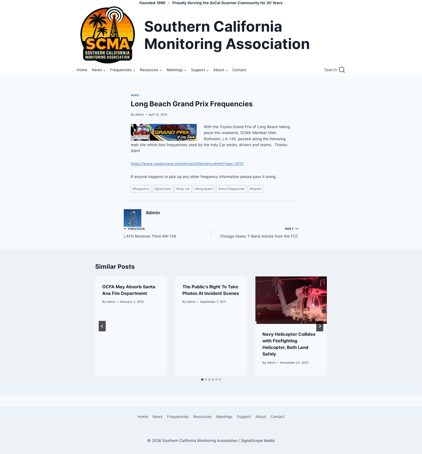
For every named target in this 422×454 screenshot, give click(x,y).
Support (244, 416)
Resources (202, 416)
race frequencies (231, 189)
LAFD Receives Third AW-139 (150, 233)
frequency (141, 189)
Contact (239, 70)
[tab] (202, 379)
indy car (183, 189)
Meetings (224, 416)
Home (82, 70)
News (135, 95)
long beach (204, 189)
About (260, 416)
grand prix (163, 189)
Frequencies (178, 416)
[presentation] (291, 300)
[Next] (319, 326)
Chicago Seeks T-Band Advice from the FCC (259, 233)
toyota (255, 189)
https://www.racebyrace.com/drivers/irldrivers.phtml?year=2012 (187, 164)
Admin (139, 114)
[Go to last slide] (102, 326)
